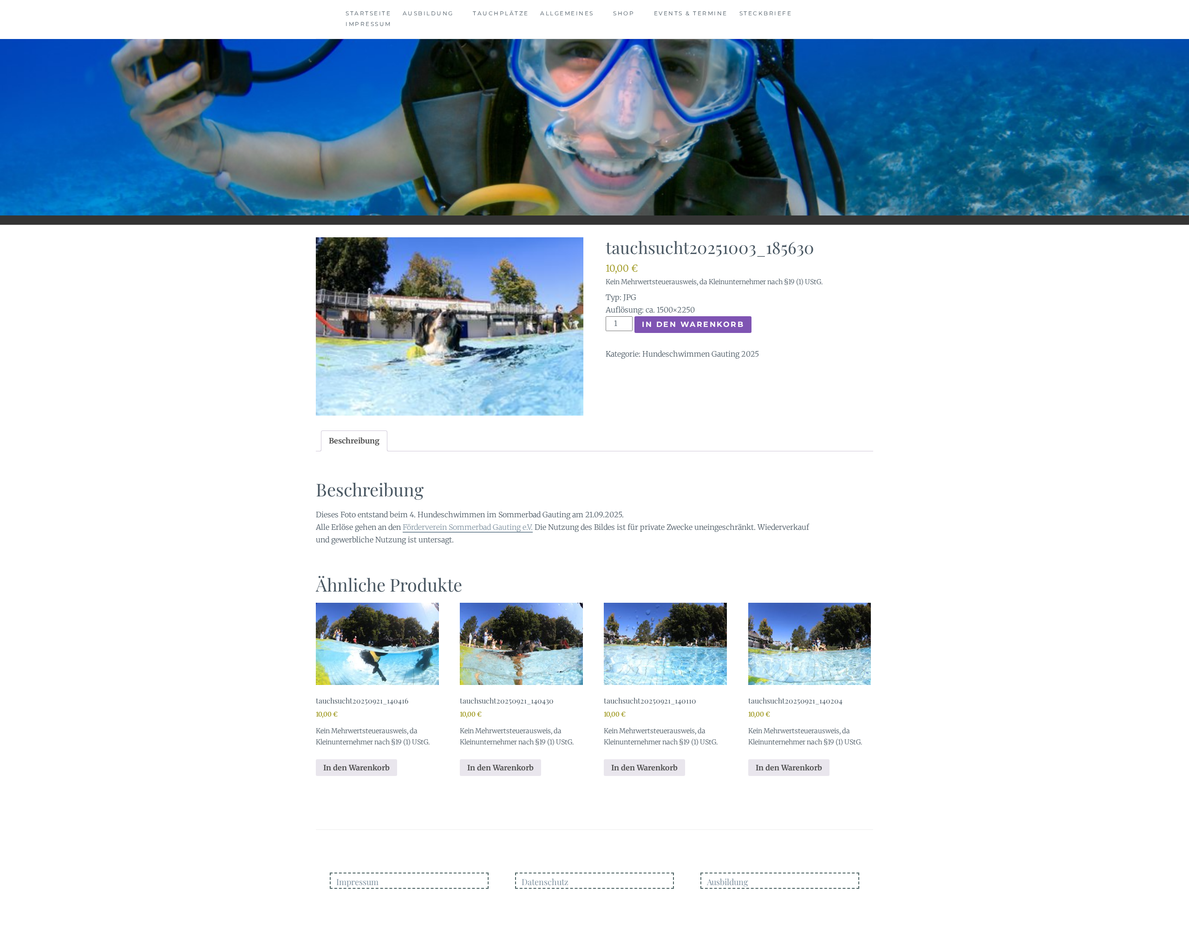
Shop (623, 13)
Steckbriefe (765, 13)
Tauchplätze (501, 13)
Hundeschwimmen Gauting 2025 (700, 353)
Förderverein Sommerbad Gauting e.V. (468, 527)
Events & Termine (691, 13)
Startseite (368, 13)
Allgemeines (567, 13)
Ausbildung (428, 13)
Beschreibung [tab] (354, 440)
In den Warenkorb (693, 324)
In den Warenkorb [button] (356, 767)
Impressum (369, 23)
